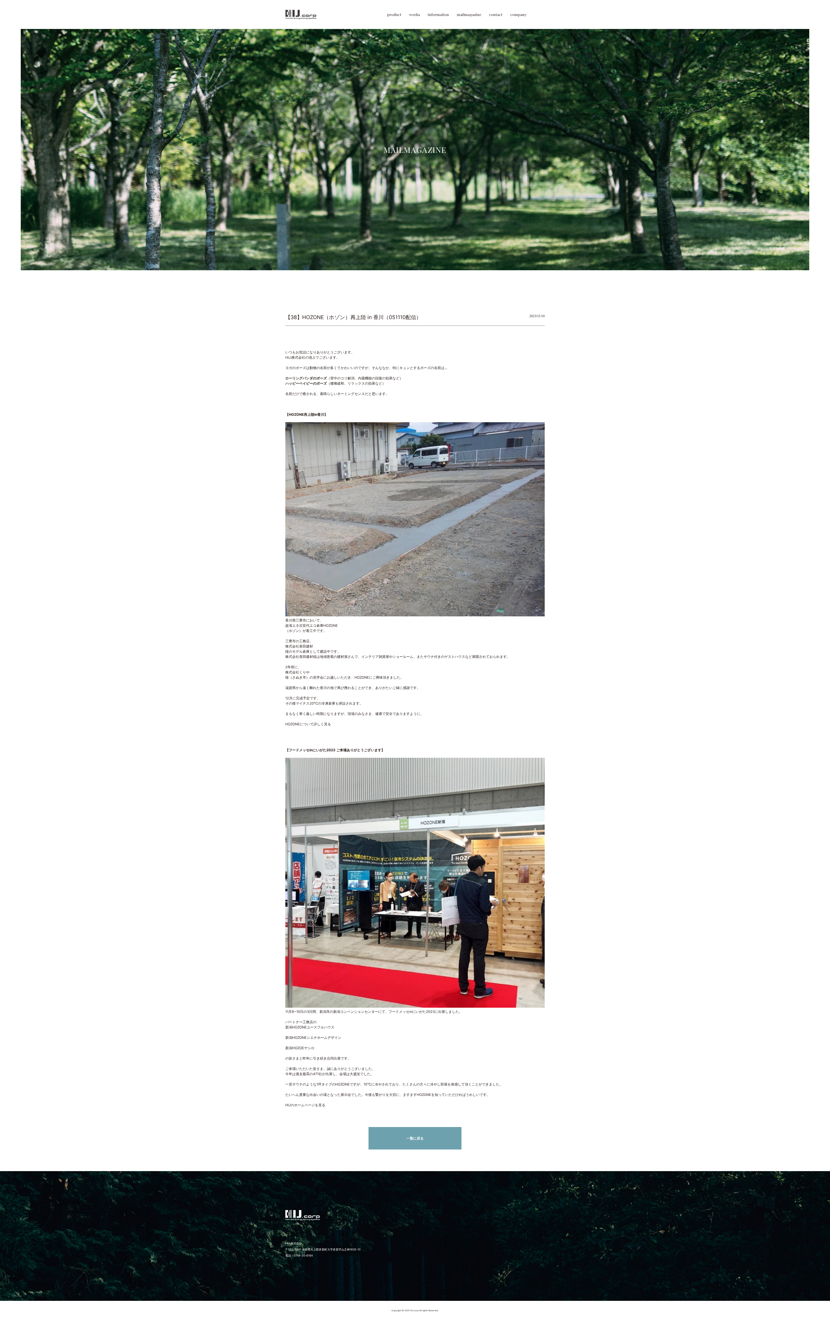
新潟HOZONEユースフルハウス (309, 1027)
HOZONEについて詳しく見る (308, 724)
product (394, 14)
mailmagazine (469, 14)
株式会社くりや (297, 672)
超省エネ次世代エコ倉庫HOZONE (311, 625)
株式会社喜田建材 (299, 646)
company (518, 14)
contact (496, 14)
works (414, 14)
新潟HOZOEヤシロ (299, 1048)
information (438, 14)
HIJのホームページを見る (305, 1105)
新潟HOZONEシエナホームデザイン (313, 1037)
